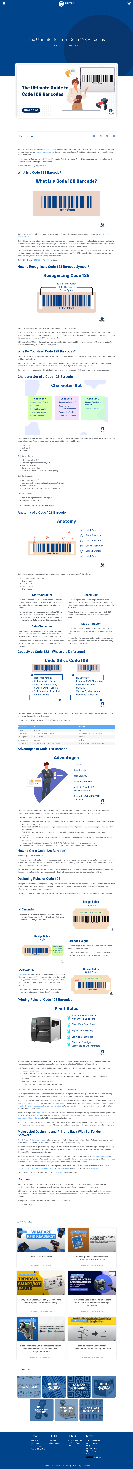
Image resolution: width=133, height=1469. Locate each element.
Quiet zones (23, 975)
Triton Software (36, 1446)
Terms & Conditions (93, 1441)
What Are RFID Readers (41, 1256)
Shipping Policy (91, 1448)
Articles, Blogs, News (38, 1449)
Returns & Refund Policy (92, 1445)
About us (34, 1441)
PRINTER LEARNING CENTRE (104, 1387)
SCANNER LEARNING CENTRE (41, 1409)
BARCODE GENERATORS (79, 1387)
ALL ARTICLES (29, 1386)
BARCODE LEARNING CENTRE (54, 1387)
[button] (4, 4)
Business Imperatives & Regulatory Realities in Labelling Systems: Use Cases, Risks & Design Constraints (40, 1348)
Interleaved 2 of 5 (24, 237)
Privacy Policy (91, 1451)
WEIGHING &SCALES (66, 1409)
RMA (87, 1454)
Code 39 (102, 234)
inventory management (44, 152)
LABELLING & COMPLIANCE (91, 1409)
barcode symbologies (101, 1156)
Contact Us (35, 1443)
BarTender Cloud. (94, 1168)
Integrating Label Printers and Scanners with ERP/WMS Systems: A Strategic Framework (92, 1303)
